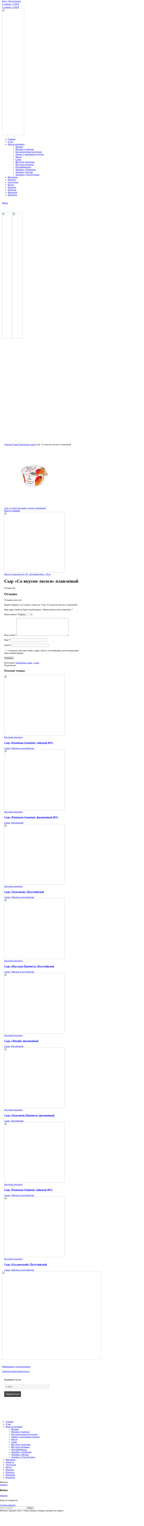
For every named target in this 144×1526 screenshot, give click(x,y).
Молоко (19, 147)
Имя (7, 640)
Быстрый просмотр (13, 737)
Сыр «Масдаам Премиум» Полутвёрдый (29, 966)
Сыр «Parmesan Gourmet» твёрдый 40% (28, 742)
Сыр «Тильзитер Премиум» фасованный (29, 1115)
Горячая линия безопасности (16, 1371)
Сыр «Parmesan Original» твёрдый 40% (28, 1189)
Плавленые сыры (27, 444)
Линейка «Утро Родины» (27, 174)
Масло (18, 157)
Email (7, 645)
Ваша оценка (11, 614)
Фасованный (17, 822)
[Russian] (3, 199)
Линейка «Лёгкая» (24, 172)
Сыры (18, 159)
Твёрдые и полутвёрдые (22, 748)
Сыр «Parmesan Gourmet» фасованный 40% (31, 817)
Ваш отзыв (10, 635)
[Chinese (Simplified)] (11, 199)
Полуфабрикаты (23, 167)
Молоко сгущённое (24, 149)
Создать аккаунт (8, 1505)
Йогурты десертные (25, 162)
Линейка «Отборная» (25, 169)
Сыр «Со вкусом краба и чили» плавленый (25, 508)
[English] (7, 199)
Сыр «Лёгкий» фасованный (21, 1040)
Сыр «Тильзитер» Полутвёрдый (24, 891)
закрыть (4, 1484)
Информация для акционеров (16, 1366)
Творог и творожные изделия (29, 154)
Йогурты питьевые (24, 164)
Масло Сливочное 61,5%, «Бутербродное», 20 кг (27, 574)
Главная (8, 444)
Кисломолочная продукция (28, 152)
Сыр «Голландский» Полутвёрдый (25, 1264)
